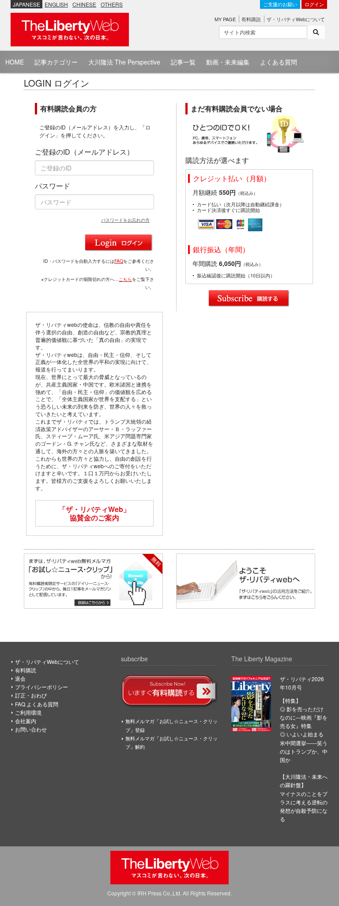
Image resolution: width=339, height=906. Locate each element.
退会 (20, 678)
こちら (125, 279)
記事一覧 (183, 61)
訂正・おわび (31, 695)
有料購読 (251, 19)
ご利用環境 (28, 712)
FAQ (118, 261)
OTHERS (112, 4)
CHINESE (84, 4)
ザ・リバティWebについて (296, 19)
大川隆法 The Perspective (124, 61)
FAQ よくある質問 (36, 704)
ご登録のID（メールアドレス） (84, 152)
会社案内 (25, 720)
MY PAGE (225, 19)
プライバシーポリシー (41, 686)
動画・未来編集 (227, 61)
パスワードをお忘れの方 (125, 219)
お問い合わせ (31, 729)
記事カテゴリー (56, 61)
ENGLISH (56, 4)
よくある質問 (278, 61)
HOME (14, 61)
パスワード (52, 186)
